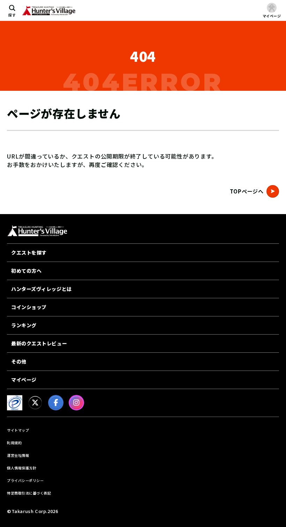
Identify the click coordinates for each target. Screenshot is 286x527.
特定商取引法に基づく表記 (29, 493)
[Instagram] (76, 402)
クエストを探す (29, 252)
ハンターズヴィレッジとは (41, 288)
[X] (35, 402)
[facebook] (55, 402)
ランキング (24, 325)
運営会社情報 (18, 455)
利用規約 (14, 442)
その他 (19, 361)
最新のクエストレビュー (39, 343)
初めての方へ (26, 270)
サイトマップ (18, 430)
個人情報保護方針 (21, 467)
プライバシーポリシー (25, 480)
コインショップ (29, 306)
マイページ (24, 379)
